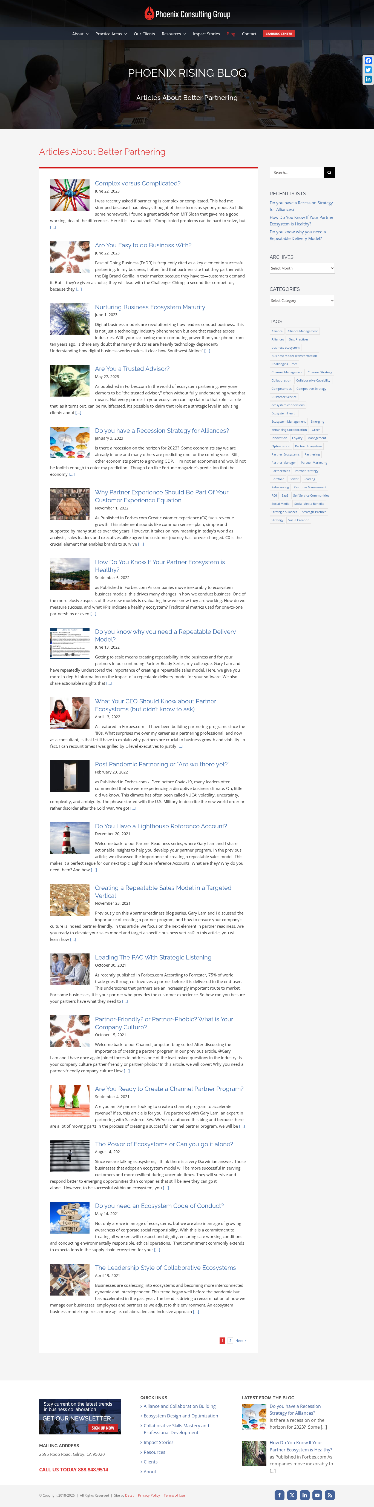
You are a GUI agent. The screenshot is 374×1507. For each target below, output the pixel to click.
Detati (129, 1495)
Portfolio (278, 479)
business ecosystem (286, 347)
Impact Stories (159, 1442)
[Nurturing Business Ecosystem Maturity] (70, 319)
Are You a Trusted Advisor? (132, 368)
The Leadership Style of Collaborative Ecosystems (165, 1267)
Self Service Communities (311, 495)
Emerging (317, 421)
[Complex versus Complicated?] (70, 195)
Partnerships (281, 471)
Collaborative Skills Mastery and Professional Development (176, 1429)
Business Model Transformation (294, 356)
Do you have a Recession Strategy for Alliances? (162, 430)
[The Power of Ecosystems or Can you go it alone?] (70, 1156)
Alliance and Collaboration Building (180, 1406)
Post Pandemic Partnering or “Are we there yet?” (162, 764)
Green (316, 430)
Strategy (277, 520)
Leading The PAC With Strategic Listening (153, 957)
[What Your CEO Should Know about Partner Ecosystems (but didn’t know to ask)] (70, 713)
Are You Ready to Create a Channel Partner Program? (169, 1088)
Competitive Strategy (311, 388)
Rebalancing (280, 487)
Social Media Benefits (309, 504)
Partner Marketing (314, 462)
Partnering (312, 454)
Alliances (278, 339)
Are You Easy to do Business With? (143, 245)
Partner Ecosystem (308, 446)
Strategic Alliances (284, 512)
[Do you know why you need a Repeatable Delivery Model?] (70, 644)
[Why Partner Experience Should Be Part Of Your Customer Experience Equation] (70, 504)
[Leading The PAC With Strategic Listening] (70, 969)
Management (316, 438)
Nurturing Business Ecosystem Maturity (150, 307)
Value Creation (298, 520)
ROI (274, 495)
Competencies (282, 388)
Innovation (279, 438)
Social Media (280, 504)
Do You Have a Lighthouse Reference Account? (161, 826)
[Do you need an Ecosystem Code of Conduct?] (70, 1218)
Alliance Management (302, 331)
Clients (151, 1462)
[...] (53, 227)
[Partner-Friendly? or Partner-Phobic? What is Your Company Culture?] (70, 1031)
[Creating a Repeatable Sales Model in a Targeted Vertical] (70, 900)
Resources (154, 1452)
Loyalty (297, 438)
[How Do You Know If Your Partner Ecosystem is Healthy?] (70, 574)
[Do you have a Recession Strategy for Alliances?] (70, 443)
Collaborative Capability (313, 380)
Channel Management (287, 372)
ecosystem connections (288, 405)
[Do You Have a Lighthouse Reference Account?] (70, 838)
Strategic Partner (314, 512)
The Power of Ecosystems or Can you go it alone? (164, 1144)
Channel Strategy (320, 372)
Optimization (281, 446)
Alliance (277, 331)
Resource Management (310, 487)
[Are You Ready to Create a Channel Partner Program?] (70, 1101)
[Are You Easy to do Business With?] (70, 257)
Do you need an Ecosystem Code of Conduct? (159, 1205)
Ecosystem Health (284, 413)
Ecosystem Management (289, 421)
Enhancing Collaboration (289, 430)
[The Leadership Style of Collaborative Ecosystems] (70, 1280)
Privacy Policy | (151, 1495)
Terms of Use (174, 1495)
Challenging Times (284, 364)
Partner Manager (284, 462)
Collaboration (281, 380)
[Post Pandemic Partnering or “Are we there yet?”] (70, 776)
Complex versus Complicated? (137, 183)
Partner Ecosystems (286, 454)
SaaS (285, 495)
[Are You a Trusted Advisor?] (70, 381)
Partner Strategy (306, 471)
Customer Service (284, 397)
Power (294, 479)
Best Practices (298, 339)
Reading (309, 479)
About (150, 1472)
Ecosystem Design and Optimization (181, 1416)
